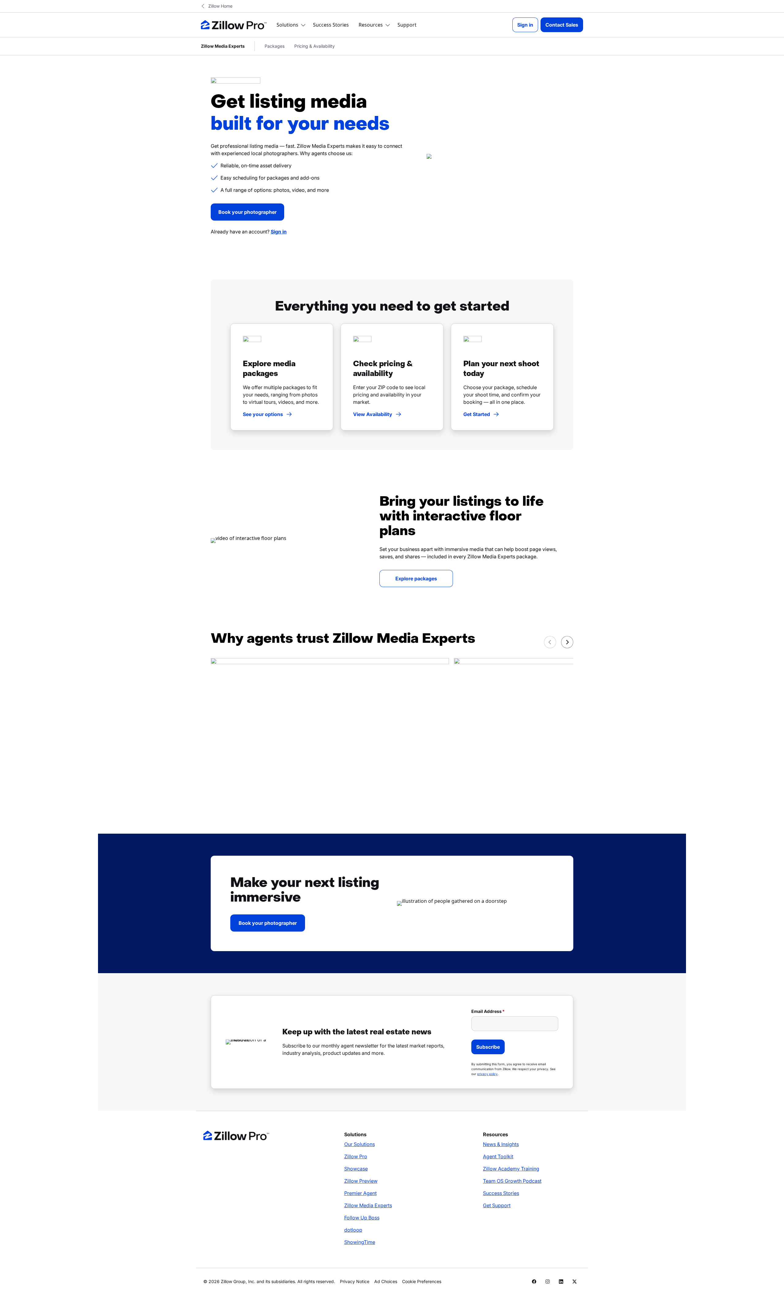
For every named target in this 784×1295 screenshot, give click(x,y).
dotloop (353, 1230)
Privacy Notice (354, 1281)
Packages (275, 46)
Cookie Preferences (421, 1281)
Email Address (486, 1011)
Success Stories (331, 24)
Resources (371, 24)
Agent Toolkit (498, 1156)
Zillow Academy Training (511, 1169)
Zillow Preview (361, 1181)
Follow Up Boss (361, 1218)
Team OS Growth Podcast (512, 1181)
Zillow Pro (355, 1156)
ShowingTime (359, 1242)
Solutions (287, 24)
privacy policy (487, 1074)
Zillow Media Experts (368, 1205)
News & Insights (501, 1144)
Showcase (356, 1169)
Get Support (497, 1205)
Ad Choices (385, 1281)
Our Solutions (359, 1144)
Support (407, 24)
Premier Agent (360, 1193)
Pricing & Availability (314, 46)
